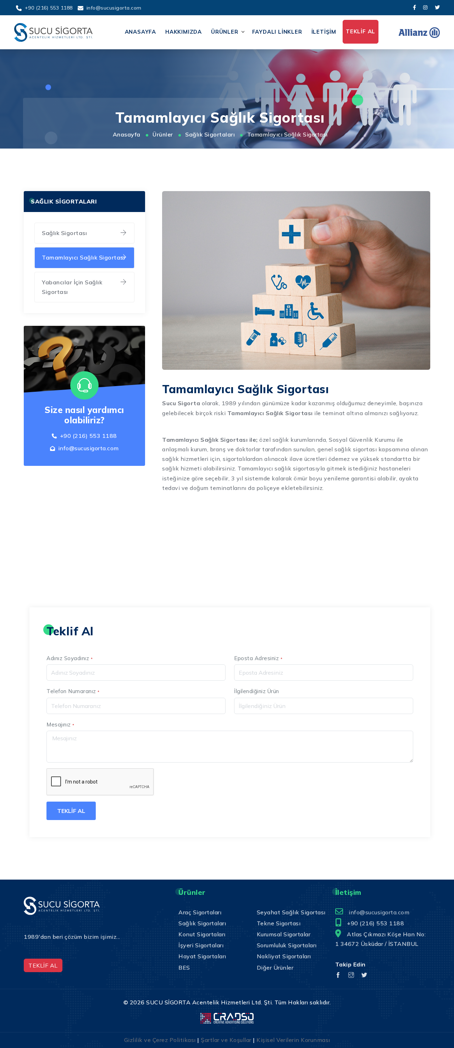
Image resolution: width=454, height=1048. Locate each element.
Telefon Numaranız (73, 691)
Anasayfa (126, 134)
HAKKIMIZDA (183, 31)
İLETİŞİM (323, 31)
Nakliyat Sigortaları (284, 956)
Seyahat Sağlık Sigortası (291, 912)
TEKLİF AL (360, 31)
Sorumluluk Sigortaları (287, 945)
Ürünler (163, 134)
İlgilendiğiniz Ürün (256, 691)
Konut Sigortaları (202, 934)
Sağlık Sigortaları (210, 134)
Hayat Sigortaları (202, 956)
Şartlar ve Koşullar (226, 1039)
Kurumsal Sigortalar (284, 934)
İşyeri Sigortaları (200, 945)
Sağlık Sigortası (64, 232)
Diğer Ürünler (275, 967)
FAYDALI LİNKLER (277, 31)
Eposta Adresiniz (258, 658)
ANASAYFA (140, 31)
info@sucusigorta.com (114, 8)
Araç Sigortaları (199, 912)
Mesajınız (60, 724)
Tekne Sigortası (279, 923)
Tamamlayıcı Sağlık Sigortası (83, 257)
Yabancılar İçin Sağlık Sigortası (72, 287)
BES (184, 967)
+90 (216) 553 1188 (49, 8)
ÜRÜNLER (224, 31)
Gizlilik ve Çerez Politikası (160, 1039)
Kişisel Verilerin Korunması (293, 1039)
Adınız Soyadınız (69, 658)
